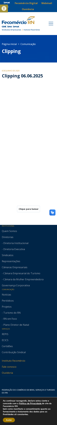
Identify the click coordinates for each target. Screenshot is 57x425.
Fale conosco (9, 366)
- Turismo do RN (11, 312)
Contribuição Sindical (14, 352)
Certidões (7, 346)
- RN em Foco (9, 318)
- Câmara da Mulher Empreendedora (22, 279)
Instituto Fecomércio (13, 360)
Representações (11, 261)
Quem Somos (9, 231)
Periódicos (8, 300)
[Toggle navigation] (51, 23)
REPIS (5, 334)
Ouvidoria (7, 372)
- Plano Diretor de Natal (15, 324)
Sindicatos (7, 255)
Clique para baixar (28, 209)
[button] (4, 8)
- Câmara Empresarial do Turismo (21, 273)
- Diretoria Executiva (13, 249)
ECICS (5, 340)
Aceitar (9, 420)
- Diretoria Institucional (15, 243)
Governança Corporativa (16, 285)
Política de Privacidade (30, 403)
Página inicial (9, 44)
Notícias (6, 294)
